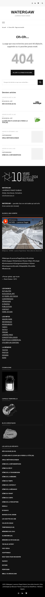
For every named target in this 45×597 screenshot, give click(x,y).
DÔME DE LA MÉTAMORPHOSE (11, 155)
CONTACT (5, 309)
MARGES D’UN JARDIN (9, 514)
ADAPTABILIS (6, 552)
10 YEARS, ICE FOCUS (10, 296)
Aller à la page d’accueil (22, 72)
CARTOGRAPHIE (6, 135)
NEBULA (4, 506)
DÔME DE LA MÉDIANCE (9, 489)
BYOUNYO (5, 510)
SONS (4, 358)
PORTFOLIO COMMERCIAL (11, 340)
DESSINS (5, 355)
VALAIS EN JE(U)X (7, 523)
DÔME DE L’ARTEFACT (9, 485)
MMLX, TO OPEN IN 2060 (9, 573)
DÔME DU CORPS (7, 498)
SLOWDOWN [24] (7, 535)
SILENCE (5, 561)
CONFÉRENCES (7, 299)
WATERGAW (22, 12)
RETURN (4, 565)
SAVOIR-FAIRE (7, 319)
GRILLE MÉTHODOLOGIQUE (10, 138)
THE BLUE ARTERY (8, 544)
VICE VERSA (6, 548)
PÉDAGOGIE (6, 301)
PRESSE (5, 332)
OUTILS (4, 329)
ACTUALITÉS (6, 291)
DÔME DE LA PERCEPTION (10, 502)
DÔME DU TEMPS (7, 481)
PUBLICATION (7, 306)
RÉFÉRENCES (7, 322)
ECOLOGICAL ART (7, 101)
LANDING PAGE (7, 335)
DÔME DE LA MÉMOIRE (9, 476)
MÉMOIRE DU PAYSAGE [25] (10, 540)
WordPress (33, 586)
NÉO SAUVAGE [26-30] (9, 104)
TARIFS (4, 327)
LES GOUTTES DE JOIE (9, 519)
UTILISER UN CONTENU (10, 342)
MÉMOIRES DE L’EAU (8, 531)
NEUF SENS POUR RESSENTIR (11, 557)
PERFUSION (5, 569)
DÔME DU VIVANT (7, 493)
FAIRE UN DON (7, 312)
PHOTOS (5, 352)
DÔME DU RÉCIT (7, 468)
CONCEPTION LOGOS (9, 337)
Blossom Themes (17, 586)
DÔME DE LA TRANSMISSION (11, 472)
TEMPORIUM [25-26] (8, 527)
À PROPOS (6, 304)
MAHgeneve (5, 250)
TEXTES (5, 350)
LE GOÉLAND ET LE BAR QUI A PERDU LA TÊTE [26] (18, 455)
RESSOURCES (7, 324)
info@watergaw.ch (8, 195)
